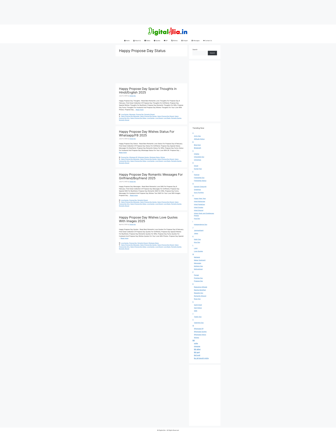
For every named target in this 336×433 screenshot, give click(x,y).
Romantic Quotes (176, 118)
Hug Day (197, 218)
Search (194, 49)
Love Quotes (125, 114)
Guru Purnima (199, 192)
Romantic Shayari (149, 114)
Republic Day (198, 293)
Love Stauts (167, 118)
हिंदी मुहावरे (197, 352)
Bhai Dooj (197, 145)
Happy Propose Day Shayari (165, 116)
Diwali (196, 166)
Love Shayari (159, 118)
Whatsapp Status (155, 157)
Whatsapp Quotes (143, 157)
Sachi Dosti (198, 305)
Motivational (198, 269)
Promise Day (198, 278)
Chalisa (196, 154)
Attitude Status (199, 139)
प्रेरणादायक (197, 346)
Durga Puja (198, 169)
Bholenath (197, 148)
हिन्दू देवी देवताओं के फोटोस (201, 358)
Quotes (158, 40)
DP (167, 40)
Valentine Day (199, 323)
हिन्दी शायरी (197, 355)
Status (148, 40)
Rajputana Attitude (200, 287)
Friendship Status (200, 181)
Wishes (175, 40)
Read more (140, 110)
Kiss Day (197, 242)
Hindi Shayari (198, 210)
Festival (196, 175)
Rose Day (197, 299)
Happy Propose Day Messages (130, 116)
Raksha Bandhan (200, 290)
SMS (195, 311)
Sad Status (198, 308)
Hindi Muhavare (199, 201)
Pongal (196, 275)
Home (128, 40)
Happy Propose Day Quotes (148, 116)
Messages (196, 40)
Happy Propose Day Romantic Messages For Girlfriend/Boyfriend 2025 (151, 176)
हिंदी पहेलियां (197, 349)
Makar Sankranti (199, 260)
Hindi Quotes (198, 207)
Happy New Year (200, 198)
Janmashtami (198, 230)
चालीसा (196, 343)
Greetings (197, 189)
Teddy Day (198, 317)
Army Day (197, 136)
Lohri (195, 248)
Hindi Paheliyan (199, 204)
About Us (138, 40)
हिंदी (193, 340)
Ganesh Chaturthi (200, 186)
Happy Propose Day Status (138, 118)
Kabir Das (197, 239)
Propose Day (140, 114)
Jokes (196, 233)
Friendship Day (199, 178)
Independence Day (200, 224)
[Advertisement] (52, 12)
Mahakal (197, 257)
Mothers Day (198, 266)
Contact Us (208, 40)
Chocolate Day (199, 157)
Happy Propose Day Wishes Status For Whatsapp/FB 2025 (146, 133)
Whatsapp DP (133, 157)
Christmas (197, 160)
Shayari (185, 40)
